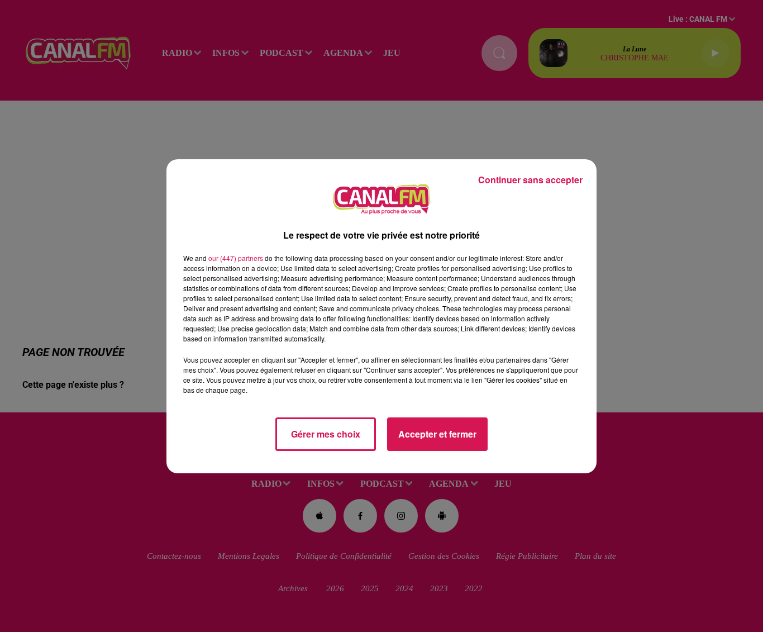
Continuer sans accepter (530, 179)
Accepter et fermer (437, 433)
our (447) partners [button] (235, 258)
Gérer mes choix (325, 433)
